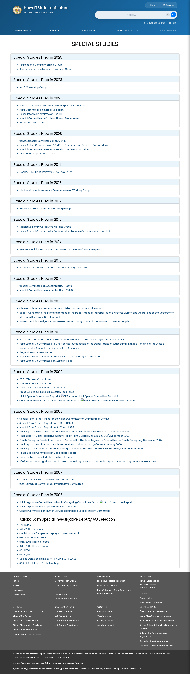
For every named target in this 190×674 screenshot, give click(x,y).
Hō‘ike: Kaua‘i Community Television (157, 620)
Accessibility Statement (151, 602)
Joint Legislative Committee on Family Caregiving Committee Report (59, 502)
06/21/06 (24, 550)
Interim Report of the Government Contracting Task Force (53, 267)
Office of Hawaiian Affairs (25, 629)
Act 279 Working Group (33, 87)
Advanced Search (156, 23)
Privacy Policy (146, 598)
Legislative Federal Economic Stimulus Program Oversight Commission (60, 356)
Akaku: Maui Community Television (156, 616)
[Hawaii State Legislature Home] (17, 9)
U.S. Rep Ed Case (63, 616)
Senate (16, 585)
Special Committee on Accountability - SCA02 (46, 290)
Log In (154, 5)
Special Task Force (30, 419)
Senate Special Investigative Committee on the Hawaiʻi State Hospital (59, 249)
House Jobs (18, 590)
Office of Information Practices (27, 625)
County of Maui (104, 616)
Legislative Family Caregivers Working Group (45, 226)
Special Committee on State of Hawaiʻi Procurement (49, 118)
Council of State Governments (154, 641)
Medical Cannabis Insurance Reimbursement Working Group (54, 190)
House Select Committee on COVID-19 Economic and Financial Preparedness (64, 145)
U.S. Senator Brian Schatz (67, 625)
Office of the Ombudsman (25, 620)
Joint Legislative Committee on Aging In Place (45, 361)
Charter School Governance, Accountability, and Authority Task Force (60, 308)
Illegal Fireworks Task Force (35, 352)
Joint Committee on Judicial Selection (41, 110)
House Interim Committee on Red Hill (40, 114)
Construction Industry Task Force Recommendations (50, 400)
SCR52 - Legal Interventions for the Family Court (47, 479)
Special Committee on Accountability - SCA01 (46, 286)
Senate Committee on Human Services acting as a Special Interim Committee (64, 511)
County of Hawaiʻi (105, 625)
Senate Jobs (19, 594)
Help (174, 23)
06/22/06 (24, 554)
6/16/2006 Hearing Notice (34, 546)
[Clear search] (168, 14)
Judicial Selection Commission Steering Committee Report (53, 105)
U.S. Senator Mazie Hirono (67, 620)
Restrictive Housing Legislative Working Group (45, 69)
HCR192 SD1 (25, 524)
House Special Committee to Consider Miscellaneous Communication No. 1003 (64, 231)
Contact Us (145, 593)
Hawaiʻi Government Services (27, 634)
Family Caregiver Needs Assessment (40, 440)
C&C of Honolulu (105, 611)
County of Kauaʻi (105, 620)
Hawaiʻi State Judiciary (66, 598)
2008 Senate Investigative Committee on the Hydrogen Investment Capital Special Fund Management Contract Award (88, 461)
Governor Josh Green (65, 581)
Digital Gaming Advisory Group (37, 153)
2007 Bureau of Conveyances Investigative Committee (51, 484)
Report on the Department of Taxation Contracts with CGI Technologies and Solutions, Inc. (72, 339)
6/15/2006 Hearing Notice (34, 541)
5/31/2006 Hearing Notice (34, 529)
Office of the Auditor (22, 616)
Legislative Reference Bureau (111, 581)
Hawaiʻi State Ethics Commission (28, 611)
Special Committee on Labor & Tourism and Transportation (54, 149)
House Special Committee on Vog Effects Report (47, 453)
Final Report (26, 431)
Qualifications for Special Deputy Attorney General (49, 533)
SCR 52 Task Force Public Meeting (39, 563)
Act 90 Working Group (32, 122)
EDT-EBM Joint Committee (35, 379)
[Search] (173, 14)
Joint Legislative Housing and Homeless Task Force (48, 506)
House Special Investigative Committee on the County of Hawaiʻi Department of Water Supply (74, 321)
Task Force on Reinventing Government (42, 387)
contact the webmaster (80, 668)
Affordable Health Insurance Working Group (45, 208)
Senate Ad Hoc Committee (35, 383)
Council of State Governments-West (157, 645)
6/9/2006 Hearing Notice (33, 537)
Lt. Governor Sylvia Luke (66, 585)
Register (169, 5)
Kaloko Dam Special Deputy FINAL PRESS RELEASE (47, 559)
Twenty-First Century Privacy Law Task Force (45, 172)
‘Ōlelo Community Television (153, 611)
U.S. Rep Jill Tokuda (64, 611)
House (16, 581)
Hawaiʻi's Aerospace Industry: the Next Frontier (46, 457)
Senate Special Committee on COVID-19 (42, 141)
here (33, 663)
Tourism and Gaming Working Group (40, 64)
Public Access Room (107, 585)
